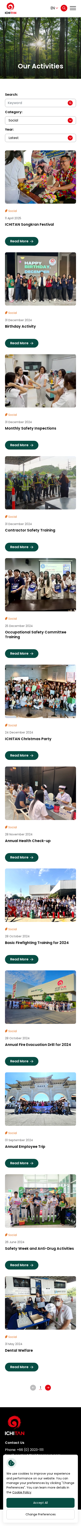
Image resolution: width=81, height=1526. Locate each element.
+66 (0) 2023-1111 (30, 1449)
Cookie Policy (21, 1492)
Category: (13, 112)
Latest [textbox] (14, 137)
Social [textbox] (13, 120)
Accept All (40, 1503)
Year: (9, 129)
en (53, 8)
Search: (11, 94)
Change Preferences (41, 1514)
